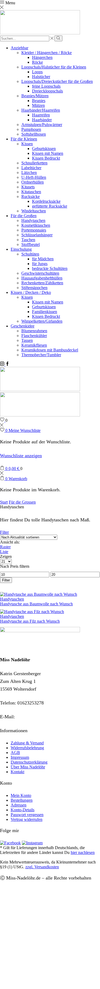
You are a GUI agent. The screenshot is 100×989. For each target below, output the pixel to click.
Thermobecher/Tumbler (41, 354)
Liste (4, 551)
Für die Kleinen (24, 139)
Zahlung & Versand (27, 743)
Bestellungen (22, 800)
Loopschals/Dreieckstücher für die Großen (57, 81)
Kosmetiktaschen (35, 225)
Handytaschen (33, 220)
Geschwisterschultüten (40, 273)
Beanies (38, 100)
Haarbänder (42, 119)
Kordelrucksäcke (46, 201)
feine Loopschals (46, 86)
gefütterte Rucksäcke (49, 206)
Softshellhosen (33, 134)
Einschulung (21, 249)
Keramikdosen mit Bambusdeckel (49, 350)
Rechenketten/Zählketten (42, 283)
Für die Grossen (22, 502)
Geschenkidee (22, 326)
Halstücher (41, 76)
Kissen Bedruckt (46, 158)
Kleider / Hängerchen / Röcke (46, 52)
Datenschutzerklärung (29, 762)
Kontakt (17, 771)
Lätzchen (29, 172)
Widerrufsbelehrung (27, 747)
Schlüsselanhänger (37, 235)
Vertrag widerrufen (26, 819)
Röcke (37, 62)
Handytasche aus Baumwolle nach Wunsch (36, 604)
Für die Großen (24, 215)
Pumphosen (31, 129)
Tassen (27, 340)
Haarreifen (41, 115)
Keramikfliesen (34, 345)
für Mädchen (43, 259)
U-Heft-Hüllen (33, 177)
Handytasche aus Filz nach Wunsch (30, 621)
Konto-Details (22, 810)
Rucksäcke (30, 196)
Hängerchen (42, 57)
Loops (37, 72)
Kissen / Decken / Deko (31, 292)
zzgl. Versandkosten (42, 867)
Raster (5, 547)
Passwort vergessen (27, 814)
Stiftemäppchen (34, 287)
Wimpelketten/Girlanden (41, 321)
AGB (15, 752)
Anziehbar (19, 48)
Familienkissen (44, 311)
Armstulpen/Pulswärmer (41, 124)
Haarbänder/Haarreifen (40, 110)
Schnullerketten (34, 163)
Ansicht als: (10, 542)
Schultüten (30, 254)
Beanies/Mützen (35, 96)
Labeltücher (31, 167)
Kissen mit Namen (47, 153)
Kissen (27, 143)
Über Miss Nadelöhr (28, 767)
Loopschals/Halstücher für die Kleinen (53, 67)
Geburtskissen (44, 148)
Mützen (38, 105)
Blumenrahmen (34, 331)
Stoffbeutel (30, 244)
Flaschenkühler (34, 335)
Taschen (28, 239)
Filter (4, 532)
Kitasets (28, 187)
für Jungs (39, 263)
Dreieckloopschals (47, 91)
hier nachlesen (83, 852)
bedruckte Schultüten (49, 268)
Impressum (20, 757)
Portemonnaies (33, 230)
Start (4, 502)
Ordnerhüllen (32, 182)
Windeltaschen (33, 211)
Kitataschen (31, 191)
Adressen (18, 805)
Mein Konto (21, 795)
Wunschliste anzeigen (21, 455)
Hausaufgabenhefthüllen (41, 278)
